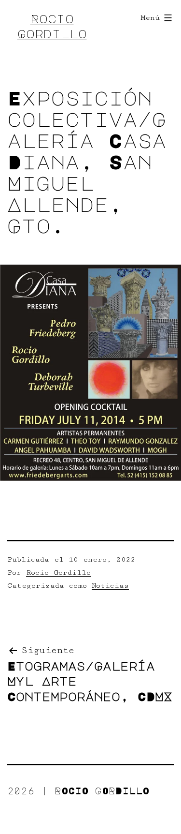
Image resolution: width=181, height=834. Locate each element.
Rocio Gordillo (58, 572)
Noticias (110, 585)
